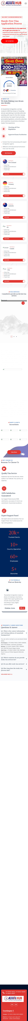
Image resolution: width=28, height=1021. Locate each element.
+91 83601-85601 (10, 993)
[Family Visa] (14, 300)
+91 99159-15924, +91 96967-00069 (15, 991)
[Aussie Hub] (11, 3)
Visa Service (10, 160)
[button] (11, 336)
